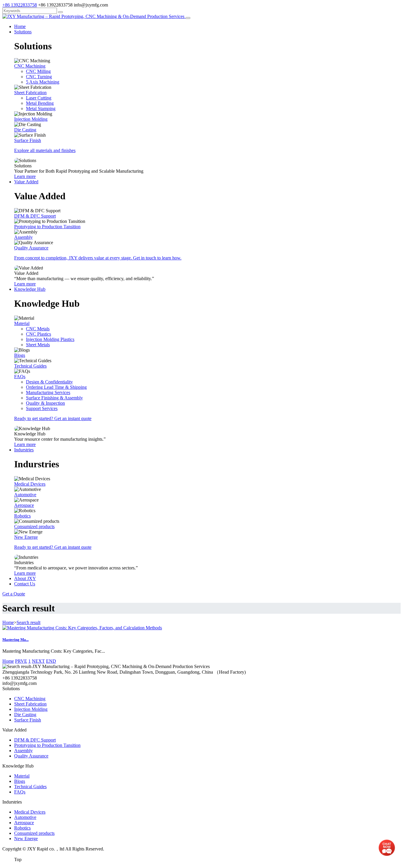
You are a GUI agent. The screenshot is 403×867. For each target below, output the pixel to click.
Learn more (25, 176)
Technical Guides (30, 365)
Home (20, 26)
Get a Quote (13, 593)
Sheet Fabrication (30, 92)
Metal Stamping (40, 108)
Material (22, 323)
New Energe (26, 537)
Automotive (25, 494)
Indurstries (24, 449)
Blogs (19, 355)
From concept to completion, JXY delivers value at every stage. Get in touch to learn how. (97, 257)
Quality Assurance (31, 247)
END (51, 661)
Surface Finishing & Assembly (54, 397)
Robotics (22, 515)
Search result (28, 622)
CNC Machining (29, 65)
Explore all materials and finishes (45, 150)
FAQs (19, 376)
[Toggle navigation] (188, 18)
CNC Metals (38, 328)
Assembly (23, 237)
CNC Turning (39, 76)
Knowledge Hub (29, 289)
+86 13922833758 (19, 4)
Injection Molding (30, 119)
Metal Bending (40, 103)
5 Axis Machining (42, 81)
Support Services (42, 408)
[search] (60, 12)
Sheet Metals (38, 344)
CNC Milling (38, 71)
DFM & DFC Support (35, 215)
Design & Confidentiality (49, 381)
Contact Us (24, 583)
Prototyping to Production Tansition (47, 226)
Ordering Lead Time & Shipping (56, 387)
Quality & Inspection (45, 403)
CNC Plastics (38, 334)
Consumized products (34, 526)
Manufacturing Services (48, 392)
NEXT (38, 661)
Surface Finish (27, 140)
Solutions (23, 31)
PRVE (21, 661)
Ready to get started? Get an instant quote (52, 418)
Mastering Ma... (15, 639)
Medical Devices (29, 483)
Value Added (26, 181)
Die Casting (25, 129)
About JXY (25, 578)
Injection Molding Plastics (50, 339)
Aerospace (24, 505)
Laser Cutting (38, 97)
